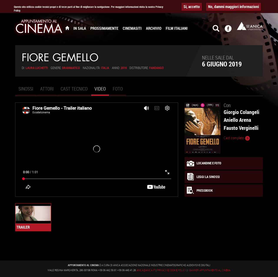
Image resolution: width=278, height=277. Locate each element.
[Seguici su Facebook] (231, 30)
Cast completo (234, 137)
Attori (47, 89)
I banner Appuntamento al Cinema (209, 270)
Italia (105, 68)
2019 (124, 68)
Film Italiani (177, 28)
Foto (118, 89)
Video (101, 91)
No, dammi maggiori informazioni (233, 6)
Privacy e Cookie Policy (171, 270)
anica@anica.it (145, 270)
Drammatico (71, 68)
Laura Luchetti (37, 68)
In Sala (79, 28)
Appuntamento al (39, 27)
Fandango (156, 68)
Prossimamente (104, 28)
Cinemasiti (132, 28)
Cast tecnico (74, 89)
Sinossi (25, 89)
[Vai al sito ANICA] (250, 26)
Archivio (153, 28)
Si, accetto (192, 6)
